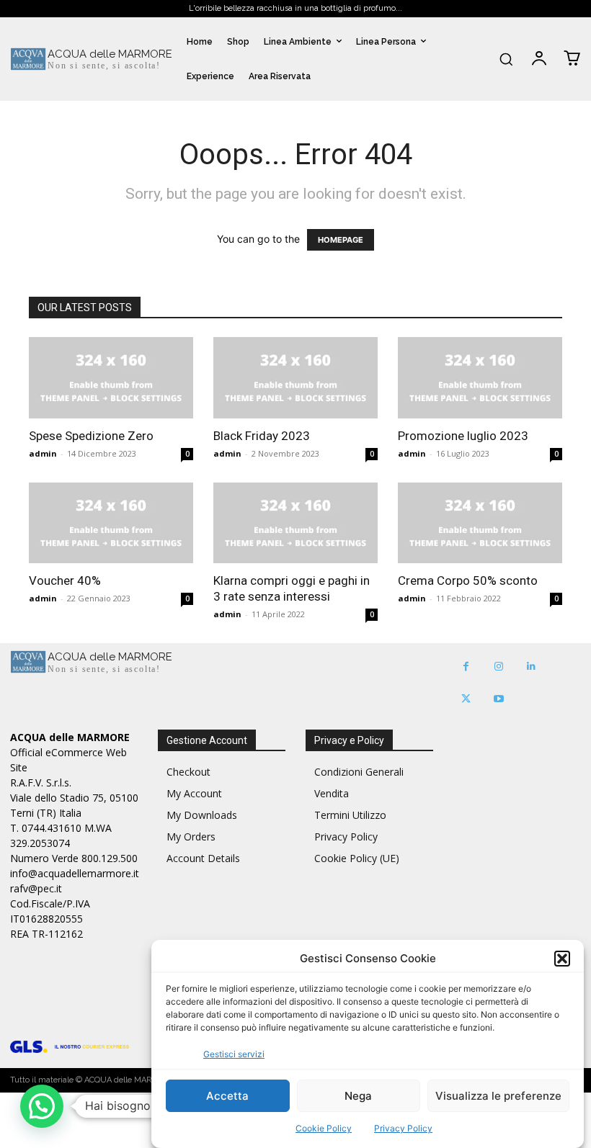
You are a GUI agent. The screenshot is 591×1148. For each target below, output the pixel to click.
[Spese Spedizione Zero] (111, 377)
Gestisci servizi (234, 1054)
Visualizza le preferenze (498, 1096)
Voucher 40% (65, 580)
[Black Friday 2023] (295, 377)
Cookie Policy (324, 1128)
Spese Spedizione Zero (91, 436)
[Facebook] (466, 666)
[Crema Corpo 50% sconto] (480, 523)
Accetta (227, 1096)
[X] (466, 699)
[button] (562, 958)
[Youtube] (498, 699)
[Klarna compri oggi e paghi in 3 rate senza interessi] (295, 523)
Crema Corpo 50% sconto (468, 580)
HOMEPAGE (340, 240)
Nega (358, 1096)
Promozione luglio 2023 (463, 436)
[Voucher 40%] (111, 523)
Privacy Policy (403, 1128)
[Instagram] (498, 666)
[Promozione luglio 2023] (480, 377)
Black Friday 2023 (261, 436)
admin (43, 453)
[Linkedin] (530, 666)
